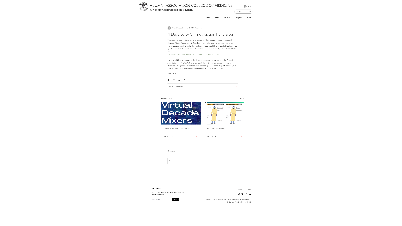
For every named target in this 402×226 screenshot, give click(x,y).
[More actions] (237, 28)
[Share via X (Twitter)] (174, 80)
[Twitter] (242, 194)
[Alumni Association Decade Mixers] (181, 113)
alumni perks (172, 73)
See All (242, 98)
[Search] (250, 11)
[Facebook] (246, 194)
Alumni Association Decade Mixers (177, 128)
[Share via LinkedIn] (179, 80)
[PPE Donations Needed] (224, 113)
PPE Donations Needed (216, 128)
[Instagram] (238, 194)
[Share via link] (184, 80)
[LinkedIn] (249, 194)
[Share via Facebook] (168, 80)
